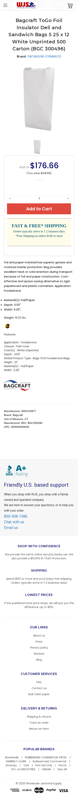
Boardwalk (12, 757)
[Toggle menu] (5, 5)
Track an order (39, 723)
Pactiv (62, 765)
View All (62, 769)
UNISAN (46, 769)
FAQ (39, 682)
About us (39, 635)
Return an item (39, 729)
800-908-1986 (15, 516)
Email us (11, 527)
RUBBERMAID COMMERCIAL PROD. (46, 757)
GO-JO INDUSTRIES (23, 769)
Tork (26, 765)
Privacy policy (39, 647)
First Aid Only (43, 765)
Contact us (39, 688)
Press (39, 641)
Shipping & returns (39, 717)
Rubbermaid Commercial (49, 761)
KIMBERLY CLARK (16, 761)
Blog (39, 660)
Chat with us (14, 522)
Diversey (11, 765)
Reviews (39, 654)
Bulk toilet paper (39, 694)
